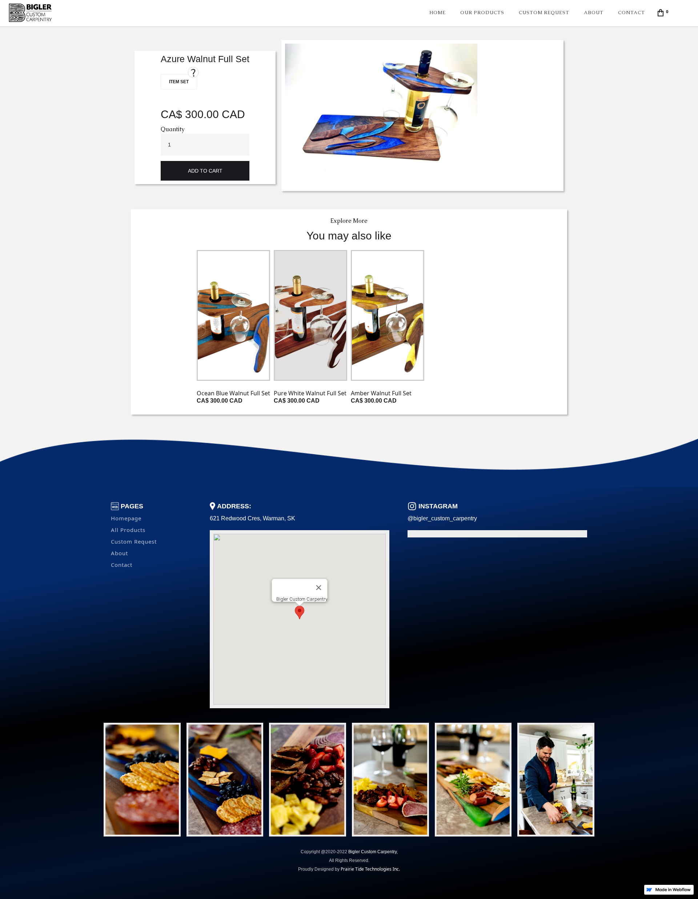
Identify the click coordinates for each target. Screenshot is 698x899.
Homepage (126, 518)
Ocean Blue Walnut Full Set (233, 393)
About (593, 12)
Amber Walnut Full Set (381, 393)
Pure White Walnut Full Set (310, 393)
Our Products (482, 12)
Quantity (172, 129)
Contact (631, 12)
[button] (664, 12)
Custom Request (544, 12)
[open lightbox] (381, 116)
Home (437, 12)
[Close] (319, 587)
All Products (128, 529)
